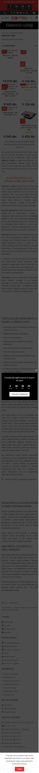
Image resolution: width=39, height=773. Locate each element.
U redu (19, 769)
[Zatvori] (36, 370)
